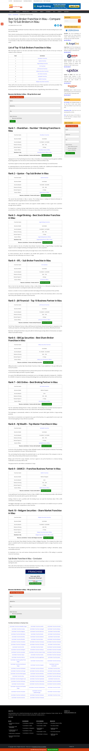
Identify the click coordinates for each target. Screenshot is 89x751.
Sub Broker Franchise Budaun (54, 639)
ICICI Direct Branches (55, 731)
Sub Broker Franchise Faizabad (54, 647)
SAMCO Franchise (42, 79)
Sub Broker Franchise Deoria (54, 644)
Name (11, 100)
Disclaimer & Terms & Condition (39, 746)
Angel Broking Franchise (42, 63)
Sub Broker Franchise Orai (54, 678)
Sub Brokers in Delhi (27, 725)
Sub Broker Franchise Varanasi (18, 697)
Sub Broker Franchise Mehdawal (37, 676)
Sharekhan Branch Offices (44, 149)
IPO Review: (67, 102)
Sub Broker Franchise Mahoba (37, 673)
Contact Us (71, 746)
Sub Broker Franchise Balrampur (18, 634)
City (11, 111)
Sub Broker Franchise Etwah (37, 647)
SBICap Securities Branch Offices (44, 359)
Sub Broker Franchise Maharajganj (18, 673)
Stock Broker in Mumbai (42, 723)
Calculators (34, 11)
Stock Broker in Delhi (41, 725)
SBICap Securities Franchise (42, 71)
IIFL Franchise (42, 66)
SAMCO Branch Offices (44, 487)
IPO (54, 11)
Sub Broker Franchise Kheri (54, 668)
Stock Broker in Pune (41, 731)
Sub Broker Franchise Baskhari (37, 636)
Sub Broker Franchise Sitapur (54, 691)
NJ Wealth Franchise (42, 76)
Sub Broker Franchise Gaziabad (18, 652)
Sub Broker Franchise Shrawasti (18, 691)
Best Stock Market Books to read (14, 736)
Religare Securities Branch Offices (44, 532)
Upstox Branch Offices (44, 192)
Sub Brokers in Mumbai (28, 723)
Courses (59, 11)
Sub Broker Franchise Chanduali (54, 641)
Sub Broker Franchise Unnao (54, 695)
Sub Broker (15, 14)
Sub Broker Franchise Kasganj (37, 665)
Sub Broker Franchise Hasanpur (54, 654)
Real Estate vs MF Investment (13, 727)
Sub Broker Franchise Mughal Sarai (18, 678)
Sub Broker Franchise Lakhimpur (37, 671)
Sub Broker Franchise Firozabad (54, 649)
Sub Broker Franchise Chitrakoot (37, 644)
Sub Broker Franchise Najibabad (37, 678)
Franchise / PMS (25, 11)
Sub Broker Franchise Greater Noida (37, 652)
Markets (11, 11)
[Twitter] (58, 25)
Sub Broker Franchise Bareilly (18, 636)
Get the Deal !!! (67, 66)
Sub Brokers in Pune (27, 730)
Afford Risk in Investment (14, 733)
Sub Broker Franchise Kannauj (54, 660)
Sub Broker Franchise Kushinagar (18, 671)
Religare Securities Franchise (42, 81)
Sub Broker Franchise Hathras (18, 657)
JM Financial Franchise (42, 68)
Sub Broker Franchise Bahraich (37, 631)
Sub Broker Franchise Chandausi (37, 641)
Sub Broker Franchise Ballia (54, 631)
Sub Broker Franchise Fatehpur (37, 649)
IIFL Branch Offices (44, 279)
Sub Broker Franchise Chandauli (18, 641)
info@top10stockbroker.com (70, 712)
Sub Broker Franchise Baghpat (18, 631)
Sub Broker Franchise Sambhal (54, 684)
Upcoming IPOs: (68, 110)
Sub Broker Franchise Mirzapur (54, 676)
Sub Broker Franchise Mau (18, 676)
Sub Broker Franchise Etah (18, 647)
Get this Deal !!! (67, 52)
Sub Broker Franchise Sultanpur (37, 695)
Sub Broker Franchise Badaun (54, 629)
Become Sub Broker (53, 749)
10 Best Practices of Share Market (13, 730)
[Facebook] (61, 25)
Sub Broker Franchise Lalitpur (54, 671)
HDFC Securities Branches (54, 734)
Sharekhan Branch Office (56, 723)
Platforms (48, 11)
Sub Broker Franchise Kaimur (37, 660)
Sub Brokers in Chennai (28, 733)
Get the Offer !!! (67, 40)
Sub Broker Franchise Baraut (54, 634)
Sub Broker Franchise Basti (54, 636)
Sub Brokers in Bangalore (28, 728)
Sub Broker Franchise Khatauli (37, 668)
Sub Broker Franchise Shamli (54, 687)
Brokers (17, 11)
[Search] (79, 21)
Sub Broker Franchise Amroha (54, 626)
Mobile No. (12, 106)
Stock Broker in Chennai (42, 734)
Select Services (13, 116)
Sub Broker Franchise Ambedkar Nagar (18, 626)
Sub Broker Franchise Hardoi (37, 654)
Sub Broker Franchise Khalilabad (18, 668)
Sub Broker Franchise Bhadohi (18, 639)
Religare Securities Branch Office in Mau (44, 534)
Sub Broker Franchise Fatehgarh (18, 649)
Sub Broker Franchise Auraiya (18, 629)
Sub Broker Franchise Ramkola (54, 681)
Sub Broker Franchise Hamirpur (54, 652)
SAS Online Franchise (42, 73)
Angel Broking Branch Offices (44, 237)
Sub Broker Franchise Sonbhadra (18, 695)
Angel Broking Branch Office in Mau (44, 239)
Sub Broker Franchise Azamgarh (37, 629)
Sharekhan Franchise (42, 58)
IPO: (65, 115)
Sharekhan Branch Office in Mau (44, 152)
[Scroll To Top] (86, 746)
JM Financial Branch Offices (44, 319)
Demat (41, 11)
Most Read (66, 11)
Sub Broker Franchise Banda (37, 634)
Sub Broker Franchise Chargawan (18, 644)
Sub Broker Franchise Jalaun (54, 657)
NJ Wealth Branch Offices (44, 443)
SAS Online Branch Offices (44, 401)
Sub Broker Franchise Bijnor (37, 639)
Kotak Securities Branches (54, 729)
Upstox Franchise (42, 61)
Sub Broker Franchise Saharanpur (37, 684)
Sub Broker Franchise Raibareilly (37, 681)
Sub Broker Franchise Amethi (37, 626)
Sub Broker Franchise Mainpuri (54, 673)
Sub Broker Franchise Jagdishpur (37, 657)
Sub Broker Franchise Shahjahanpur (37, 687)
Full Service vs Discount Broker (14, 724)
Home (9, 14)
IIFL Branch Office (55, 725)
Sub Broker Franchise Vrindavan (37, 697)
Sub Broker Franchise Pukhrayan (18, 681)
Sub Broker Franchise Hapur (18, 654)
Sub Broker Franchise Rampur (18, 684)
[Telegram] (55, 25)
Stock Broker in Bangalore (40, 729)
